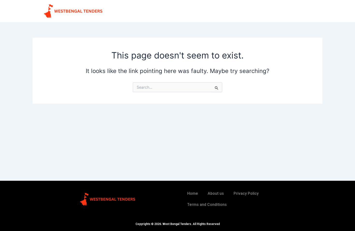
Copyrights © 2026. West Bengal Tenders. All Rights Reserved (177, 224)
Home (192, 193)
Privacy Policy (246, 193)
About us (216, 193)
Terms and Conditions (207, 204)
